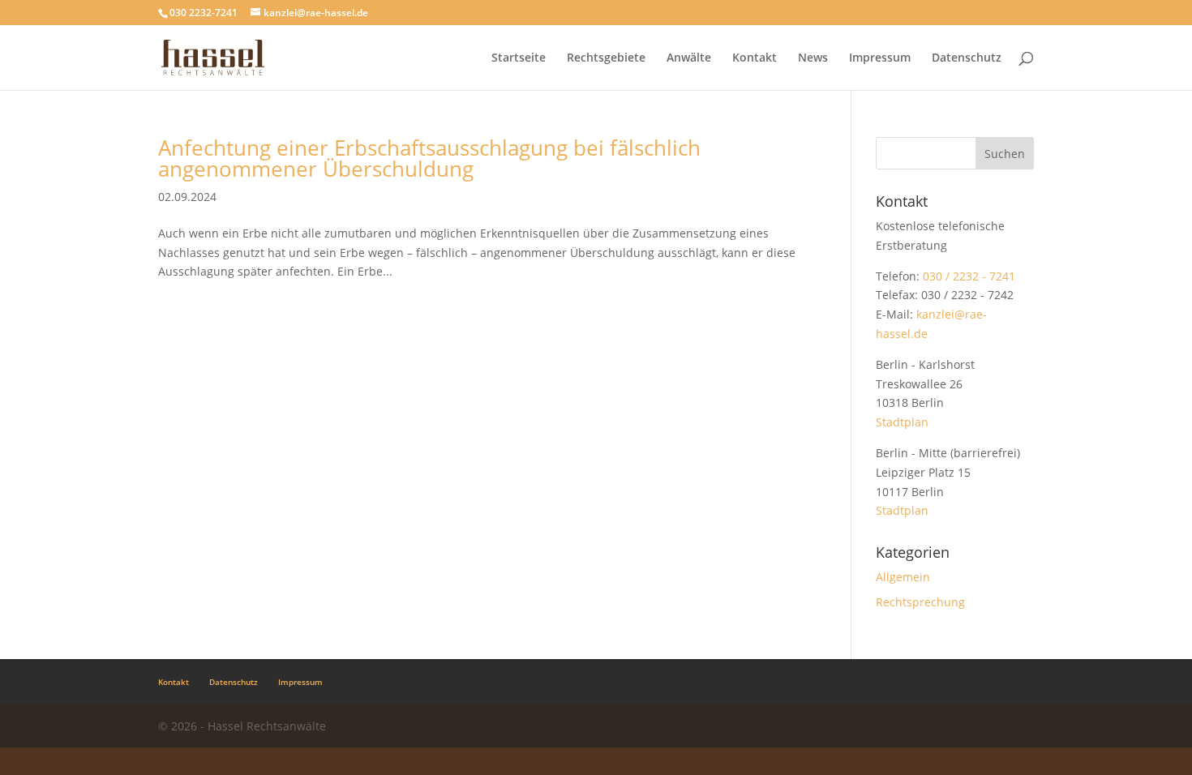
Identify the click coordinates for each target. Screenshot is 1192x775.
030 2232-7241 (203, 12)
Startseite (518, 58)
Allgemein (903, 576)
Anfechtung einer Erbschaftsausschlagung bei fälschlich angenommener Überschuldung (429, 158)
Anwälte (689, 58)
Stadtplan (902, 422)
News (813, 58)
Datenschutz (966, 58)
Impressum (880, 58)
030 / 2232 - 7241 (969, 276)
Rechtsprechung (920, 602)
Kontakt (754, 58)
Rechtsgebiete (606, 58)
